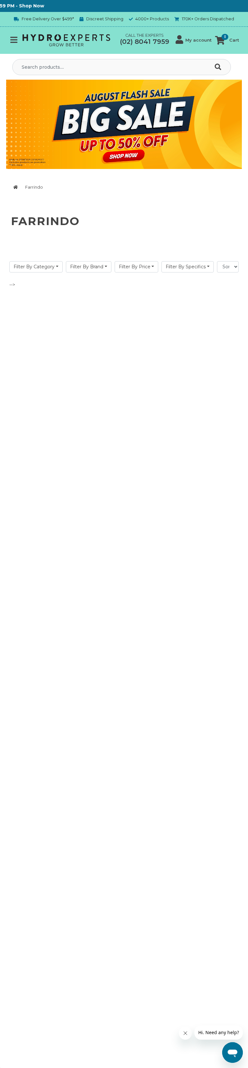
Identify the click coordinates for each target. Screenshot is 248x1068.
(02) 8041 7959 (144, 41)
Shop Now (22, 6)
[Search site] (219, 67)
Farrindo (34, 187)
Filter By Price (134, 267)
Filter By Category (34, 267)
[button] (193, 40)
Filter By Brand (86, 267)
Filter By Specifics (186, 267)
